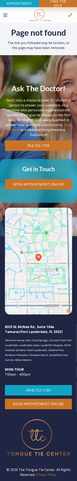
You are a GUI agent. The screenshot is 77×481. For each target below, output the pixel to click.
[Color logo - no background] (40, 15)
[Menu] (11, 15)
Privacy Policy (46, 474)
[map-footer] (38, 261)
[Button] (70, 15)
